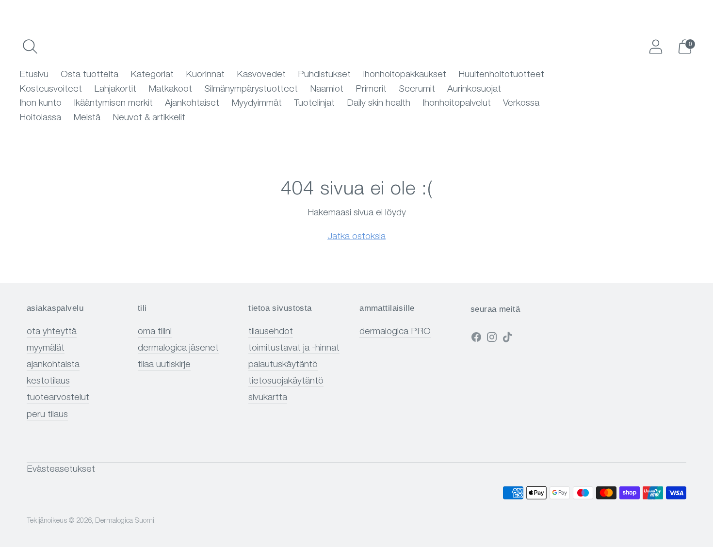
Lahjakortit (115, 89)
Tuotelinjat (314, 103)
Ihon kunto (40, 103)
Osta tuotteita (89, 75)
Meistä (86, 118)
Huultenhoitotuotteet (501, 75)
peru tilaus (47, 414)
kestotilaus (48, 381)
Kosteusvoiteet (50, 89)
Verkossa (521, 103)
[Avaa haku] (30, 46)
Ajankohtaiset (192, 103)
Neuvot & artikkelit (149, 118)
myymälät (46, 348)
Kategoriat (152, 75)
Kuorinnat (205, 75)
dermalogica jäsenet (178, 348)
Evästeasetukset (61, 469)
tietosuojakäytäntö (286, 381)
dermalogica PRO (395, 332)
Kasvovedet (261, 75)
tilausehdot (270, 332)
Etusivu (34, 75)
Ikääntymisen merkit (113, 103)
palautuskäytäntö (283, 365)
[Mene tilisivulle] (655, 46)
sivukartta (267, 397)
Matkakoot (170, 89)
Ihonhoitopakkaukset (404, 75)
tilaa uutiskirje (164, 365)
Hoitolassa (40, 118)
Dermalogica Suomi (124, 521)
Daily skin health (378, 103)
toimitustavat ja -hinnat (294, 348)
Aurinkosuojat (474, 89)
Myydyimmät (256, 103)
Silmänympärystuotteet (251, 89)
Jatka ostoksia (356, 236)
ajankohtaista (53, 365)
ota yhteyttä (52, 332)
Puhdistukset (324, 75)
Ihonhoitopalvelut (456, 103)
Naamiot (326, 89)
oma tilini (155, 332)
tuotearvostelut (58, 397)
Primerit (371, 89)
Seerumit (417, 89)
